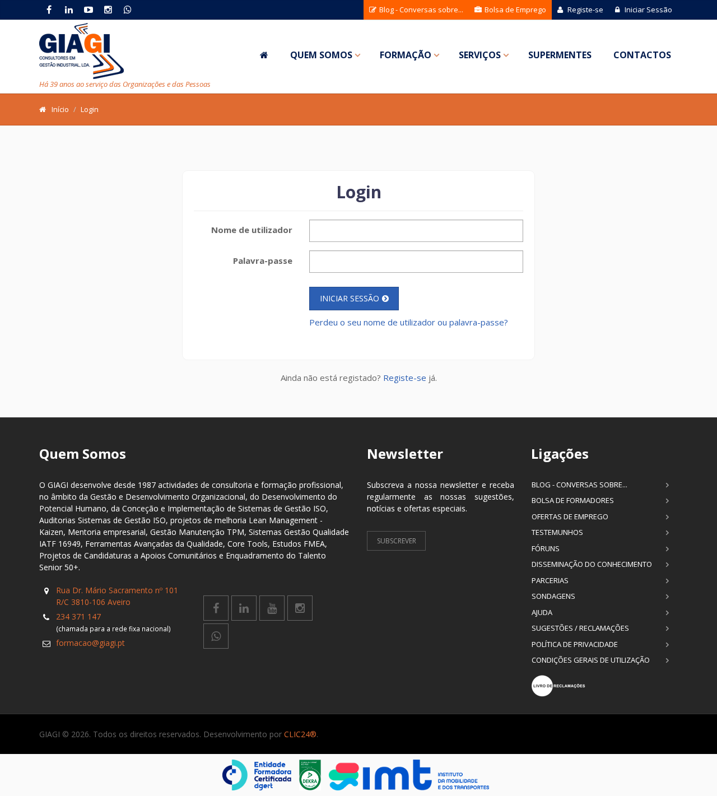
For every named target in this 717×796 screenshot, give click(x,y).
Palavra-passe (262, 260)
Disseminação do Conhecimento (592, 564)
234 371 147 (78, 616)
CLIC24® (300, 734)
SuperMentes (560, 55)
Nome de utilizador (251, 229)
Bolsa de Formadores (573, 500)
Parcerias (550, 580)
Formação (405, 55)
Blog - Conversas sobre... (420, 9)
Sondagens (553, 596)
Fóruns (546, 548)
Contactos (642, 55)
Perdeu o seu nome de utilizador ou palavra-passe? (408, 322)
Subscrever (396, 541)
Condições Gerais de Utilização (591, 660)
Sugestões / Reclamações (580, 628)
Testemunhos (557, 532)
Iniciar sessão (349, 298)
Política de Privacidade (575, 644)
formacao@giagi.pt (90, 642)
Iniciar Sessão (647, 9)
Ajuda (542, 612)
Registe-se (584, 9)
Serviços (480, 55)
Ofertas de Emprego (570, 516)
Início (60, 109)
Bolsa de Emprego (514, 9)
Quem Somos (321, 55)
